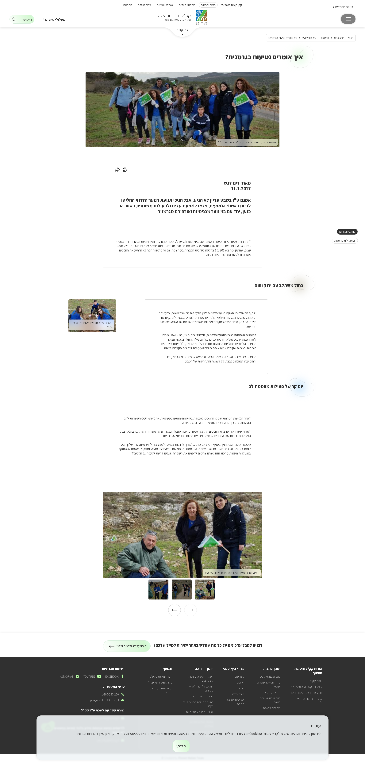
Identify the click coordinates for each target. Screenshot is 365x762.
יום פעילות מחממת (343, 240)
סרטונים (240, 688)
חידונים (240, 682)
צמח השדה (144, 5)
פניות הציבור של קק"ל (160, 682)
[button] (342, 7)
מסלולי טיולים (187, 5)
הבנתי (181, 746)
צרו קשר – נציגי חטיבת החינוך (306, 693)
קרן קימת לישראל (231, 5)
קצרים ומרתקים (271, 692)
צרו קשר (182, 29)
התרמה (127, 5)
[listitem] (182, 535)
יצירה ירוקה (238, 694)
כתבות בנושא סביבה (269, 677)
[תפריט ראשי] (348, 19)
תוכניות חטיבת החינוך (201, 696)
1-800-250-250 (113, 694)
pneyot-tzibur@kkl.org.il (107, 700)
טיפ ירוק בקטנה (271, 708)
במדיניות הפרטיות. (86, 733)
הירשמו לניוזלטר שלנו (132, 648)
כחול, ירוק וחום (346, 231)
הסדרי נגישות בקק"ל (161, 677)
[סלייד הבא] (174, 610)
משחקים (239, 677)
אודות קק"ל (316, 681)
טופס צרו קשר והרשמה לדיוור (306, 687)
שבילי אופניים (165, 5)
